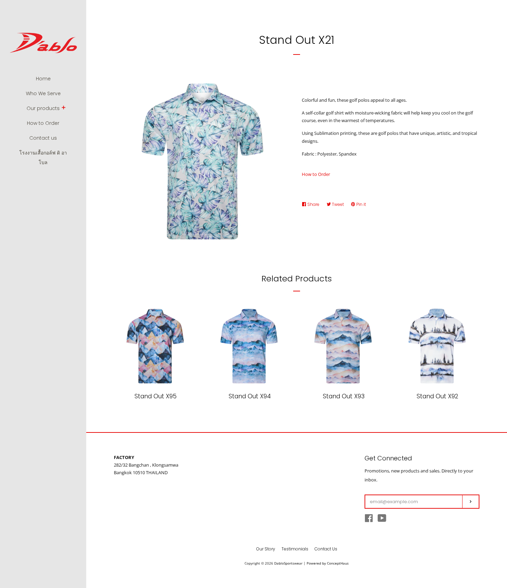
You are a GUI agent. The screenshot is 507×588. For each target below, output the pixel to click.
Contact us (43, 137)
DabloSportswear (288, 563)
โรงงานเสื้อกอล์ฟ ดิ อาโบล (43, 157)
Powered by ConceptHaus (328, 563)
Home (43, 78)
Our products (43, 108)
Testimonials (294, 549)
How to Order (43, 123)
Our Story (265, 549)
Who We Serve (43, 93)
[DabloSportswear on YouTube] (382, 520)
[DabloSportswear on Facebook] (369, 520)
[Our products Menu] (63, 108)
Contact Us (326, 549)
